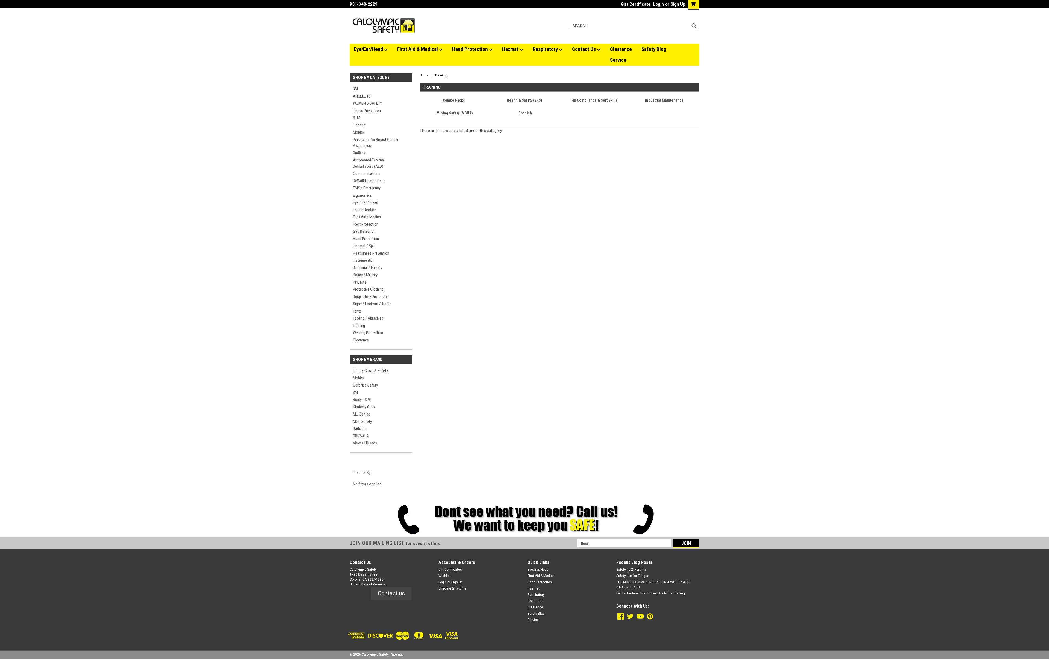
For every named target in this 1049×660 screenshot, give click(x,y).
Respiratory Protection (371, 296)
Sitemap (397, 654)
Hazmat (511, 49)
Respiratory (546, 49)
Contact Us (584, 49)
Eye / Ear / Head (365, 202)
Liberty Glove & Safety (370, 370)
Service (618, 60)
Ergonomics (362, 195)
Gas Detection (364, 231)
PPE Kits (359, 282)
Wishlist (444, 576)
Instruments (362, 260)
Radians (359, 153)
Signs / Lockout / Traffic (372, 303)
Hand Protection (470, 49)
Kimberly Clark (364, 407)
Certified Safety (365, 385)
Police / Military (365, 274)
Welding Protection (368, 332)
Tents (357, 311)
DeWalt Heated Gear (369, 180)
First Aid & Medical (418, 49)
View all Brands (365, 443)
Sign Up (678, 4)
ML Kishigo (361, 414)
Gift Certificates (450, 569)
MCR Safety (362, 421)
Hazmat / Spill (364, 245)
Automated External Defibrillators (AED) (369, 163)
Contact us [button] (391, 593)
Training (359, 325)
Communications (366, 173)
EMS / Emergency (367, 187)
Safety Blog (653, 49)
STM (356, 117)
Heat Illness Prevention (371, 253)
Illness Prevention (367, 110)
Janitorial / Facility (367, 267)
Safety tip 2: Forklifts (631, 569)
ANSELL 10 (361, 96)
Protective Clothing (368, 289)
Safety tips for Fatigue (632, 576)
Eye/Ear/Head (369, 49)
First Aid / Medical (367, 216)
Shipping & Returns (452, 588)
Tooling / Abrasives (368, 318)
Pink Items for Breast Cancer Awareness (375, 142)
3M (355, 88)
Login (658, 4)
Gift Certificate (635, 4)
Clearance (621, 49)
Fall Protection (364, 209)
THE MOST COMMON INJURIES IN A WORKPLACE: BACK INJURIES (653, 584)
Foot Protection (365, 224)
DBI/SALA (361, 436)
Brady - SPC (362, 399)
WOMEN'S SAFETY (367, 103)
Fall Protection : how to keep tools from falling (650, 593)
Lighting (359, 125)
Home (424, 75)
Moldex (359, 132)
